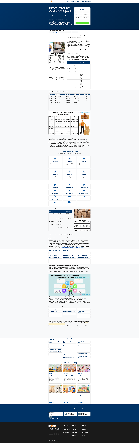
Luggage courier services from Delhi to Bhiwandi (68, 351)
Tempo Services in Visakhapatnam (82, 314)
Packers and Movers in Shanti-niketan (68, 257)
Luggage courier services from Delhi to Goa (55, 344)
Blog (75, 1)
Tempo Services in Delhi (69, 204)
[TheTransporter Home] (52, 1)
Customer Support (75, 432)
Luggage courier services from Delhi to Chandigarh (54, 342)
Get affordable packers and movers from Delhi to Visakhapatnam (72, 247)
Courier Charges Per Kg (53, 32)
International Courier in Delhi (55, 204)
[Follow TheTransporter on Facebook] (56, 434)
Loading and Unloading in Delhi (55, 199)
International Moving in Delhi (84, 193)
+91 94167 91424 (71, 414)
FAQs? (73, 430)
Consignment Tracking (85, 427)
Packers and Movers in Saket (53, 255)
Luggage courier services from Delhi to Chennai (54, 354)
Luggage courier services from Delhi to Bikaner (68, 358)
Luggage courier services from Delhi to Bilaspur (83, 342)
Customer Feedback (85, 432)
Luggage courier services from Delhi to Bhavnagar (68, 348)
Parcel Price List (75, 32)
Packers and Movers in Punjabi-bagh (54, 257)
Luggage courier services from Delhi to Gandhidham (83, 354)
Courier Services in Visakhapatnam (82, 309)
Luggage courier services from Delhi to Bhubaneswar (68, 354)
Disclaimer (83, 435)
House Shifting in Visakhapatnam (53, 313)
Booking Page (74, 435)
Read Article (51, 402)
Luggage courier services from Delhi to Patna (55, 349)
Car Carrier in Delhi (55, 193)
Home (68, 1)
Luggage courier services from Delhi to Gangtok (83, 357)
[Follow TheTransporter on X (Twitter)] (54, 434)
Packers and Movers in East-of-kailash (83, 257)
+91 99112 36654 (84, 414)
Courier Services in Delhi (84, 199)
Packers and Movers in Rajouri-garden (68, 255)
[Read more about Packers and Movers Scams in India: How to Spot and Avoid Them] (83, 368)
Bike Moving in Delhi (69, 187)
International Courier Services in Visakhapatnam (82, 312)
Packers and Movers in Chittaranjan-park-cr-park (84, 262)
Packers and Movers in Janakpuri (82, 255)
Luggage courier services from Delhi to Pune (55, 351)
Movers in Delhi (55, 187)
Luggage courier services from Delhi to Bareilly (68, 342)
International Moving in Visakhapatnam (68, 309)
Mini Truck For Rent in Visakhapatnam (68, 313)
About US (78, 1)
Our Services (72, 1)
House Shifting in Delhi (69, 193)
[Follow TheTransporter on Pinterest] (49, 434)
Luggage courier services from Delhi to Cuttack (83, 345)
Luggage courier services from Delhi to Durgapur (83, 348)
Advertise (83, 430)
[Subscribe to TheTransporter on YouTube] (58, 434)
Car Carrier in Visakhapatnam (53, 311)
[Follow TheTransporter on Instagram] (53, 434)
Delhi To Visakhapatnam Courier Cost (64, 32)
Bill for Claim (84, 429)
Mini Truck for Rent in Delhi (69, 199)
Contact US (82, 1)
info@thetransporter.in (67, 429)
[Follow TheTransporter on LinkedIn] (51, 434)
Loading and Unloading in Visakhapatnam (69, 311)
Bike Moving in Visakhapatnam (53, 309)
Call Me (50, 416)
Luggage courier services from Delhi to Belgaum (68, 345)
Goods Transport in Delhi (84, 187)
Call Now (88, 1)
